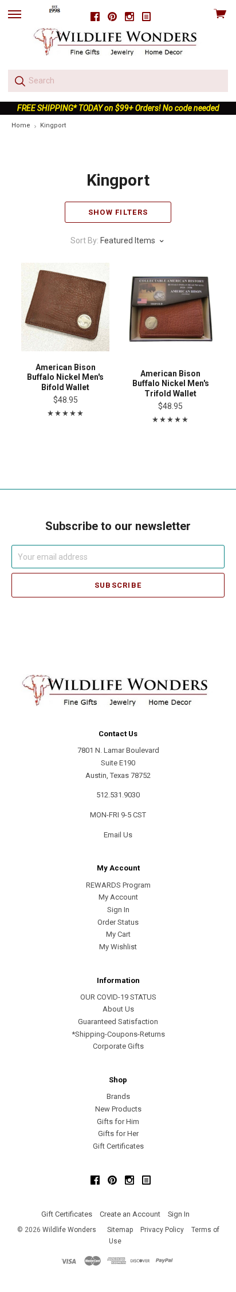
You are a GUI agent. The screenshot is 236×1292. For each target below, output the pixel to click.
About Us (118, 1009)
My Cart (118, 934)
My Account (118, 897)
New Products (118, 1109)
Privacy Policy (162, 1230)
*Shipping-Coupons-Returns (118, 1034)
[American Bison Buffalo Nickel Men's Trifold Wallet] (171, 310)
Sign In (118, 909)
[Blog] (146, 16)
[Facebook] (95, 16)
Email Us (118, 834)
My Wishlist (118, 946)
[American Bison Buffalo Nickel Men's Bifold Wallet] (65, 307)
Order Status (118, 922)
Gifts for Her (118, 1133)
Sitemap (120, 1230)
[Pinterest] (112, 16)
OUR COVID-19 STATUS (118, 997)
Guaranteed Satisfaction (118, 1021)
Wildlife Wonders (69, 1230)
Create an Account (130, 1214)
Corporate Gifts (118, 1046)
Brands (118, 1096)
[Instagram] (129, 16)
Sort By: (84, 240)
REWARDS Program (118, 885)
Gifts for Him (118, 1121)
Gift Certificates (118, 1146)
